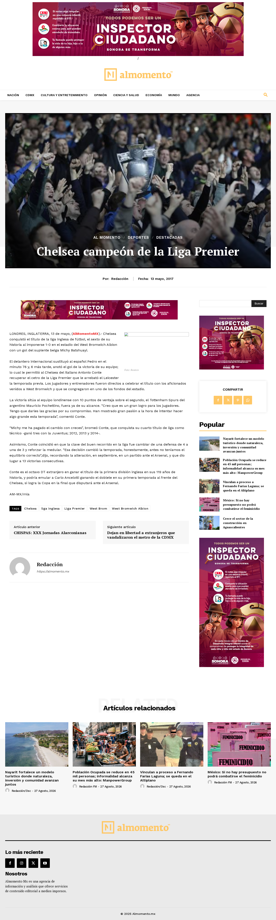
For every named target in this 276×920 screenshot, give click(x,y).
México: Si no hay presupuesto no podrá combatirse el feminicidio (241, 504)
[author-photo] (8, 790)
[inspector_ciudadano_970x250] (138, 29)
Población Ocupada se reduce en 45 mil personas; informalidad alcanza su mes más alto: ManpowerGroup (244, 466)
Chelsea (30, 508)
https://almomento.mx (53, 571)
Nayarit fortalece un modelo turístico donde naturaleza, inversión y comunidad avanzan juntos (243, 445)
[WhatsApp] (247, 400)
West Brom (98, 508)
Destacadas (169, 237)
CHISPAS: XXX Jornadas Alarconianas (50, 532)
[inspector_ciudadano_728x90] (99, 318)
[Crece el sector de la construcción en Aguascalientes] (209, 523)
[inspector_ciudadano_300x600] (231, 666)
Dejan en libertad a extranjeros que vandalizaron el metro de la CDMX (141, 535)
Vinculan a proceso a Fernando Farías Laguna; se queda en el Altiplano (243, 486)
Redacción (119, 279)
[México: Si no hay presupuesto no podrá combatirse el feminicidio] (209, 504)
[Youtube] (45, 863)
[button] (241, 95)
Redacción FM (88, 786)
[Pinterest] (238, 400)
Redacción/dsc (21, 790)
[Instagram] (21, 863)
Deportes (138, 237)
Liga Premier (74, 508)
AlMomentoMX (86, 334)
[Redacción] (19, 567)
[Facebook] (218, 400)
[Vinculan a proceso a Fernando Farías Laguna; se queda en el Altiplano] (209, 486)
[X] (228, 400)
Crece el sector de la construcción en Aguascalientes (238, 522)
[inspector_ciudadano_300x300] (231, 368)
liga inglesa (50, 508)
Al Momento (107, 237)
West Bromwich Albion (130, 508)
